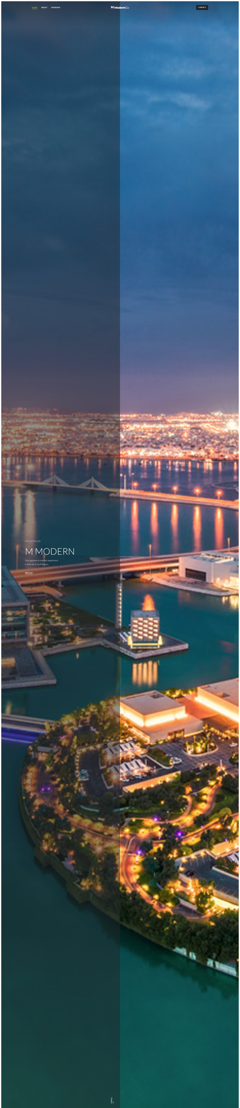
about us (28, 573)
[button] (202, 7)
